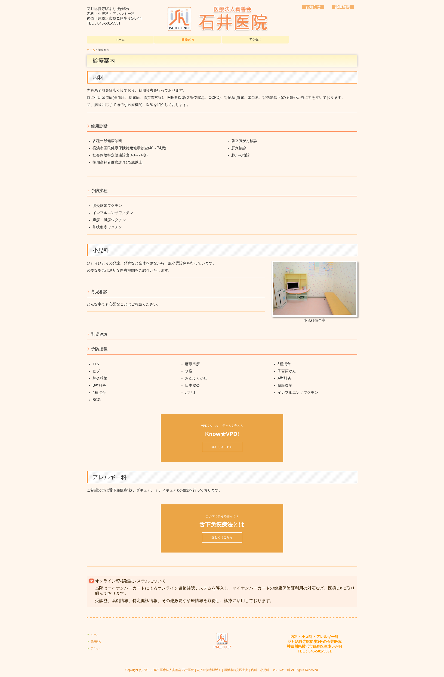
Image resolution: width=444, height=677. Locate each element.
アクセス (255, 39)
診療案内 (188, 39)
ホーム (120, 39)
